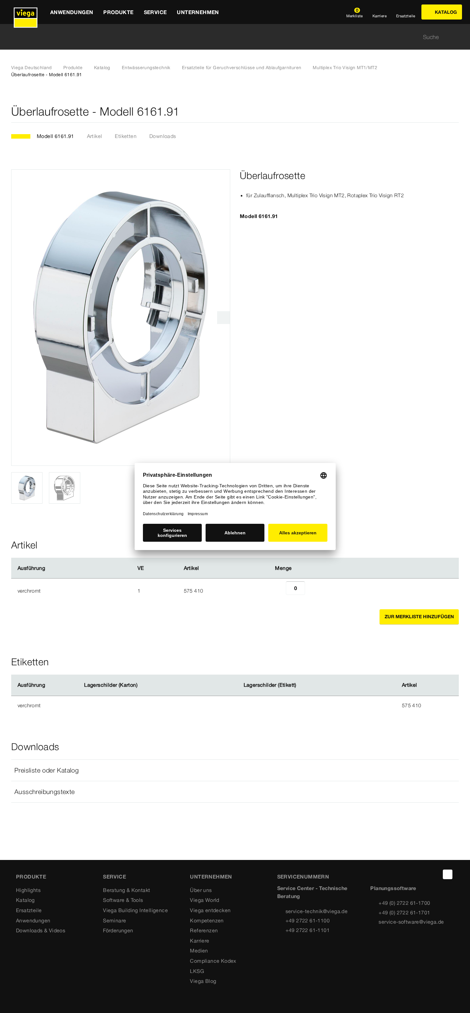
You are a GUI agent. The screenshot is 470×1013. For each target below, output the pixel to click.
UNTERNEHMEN (211, 876)
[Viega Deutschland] (25, 12)
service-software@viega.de (411, 922)
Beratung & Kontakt (126, 890)
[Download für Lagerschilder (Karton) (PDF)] (143, 685)
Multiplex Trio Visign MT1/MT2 (345, 67)
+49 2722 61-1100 (308, 920)
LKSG (197, 971)
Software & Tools (123, 900)
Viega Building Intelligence (135, 910)
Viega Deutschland (31, 67)
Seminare (114, 920)
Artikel (94, 136)
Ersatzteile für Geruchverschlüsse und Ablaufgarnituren (242, 67)
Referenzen (204, 930)
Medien (199, 950)
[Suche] (455, 37)
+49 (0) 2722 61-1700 (404, 903)
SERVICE (114, 876)
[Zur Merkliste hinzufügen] (455, 111)
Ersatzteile (29, 910)
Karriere (199, 940)
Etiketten (126, 136)
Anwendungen (33, 920)
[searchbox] (229, 37)
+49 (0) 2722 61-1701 (404, 912)
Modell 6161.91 (55, 136)
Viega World (204, 900)
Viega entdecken (210, 910)
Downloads (162, 136)
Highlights (28, 890)
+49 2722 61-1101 (308, 930)
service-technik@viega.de (317, 911)
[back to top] (447, 874)
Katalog (102, 67)
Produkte (72, 67)
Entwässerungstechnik (146, 67)
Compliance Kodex (213, 961)
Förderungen (118, 930)
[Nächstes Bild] (223, 317)
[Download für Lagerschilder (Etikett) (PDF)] (301, 685)
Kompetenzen (206, 920)
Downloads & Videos (40, 930)
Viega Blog (203, 981)
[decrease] (279, 591)
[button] (235, 770)
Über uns (201, 890)
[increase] (312, 591)
